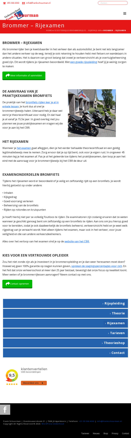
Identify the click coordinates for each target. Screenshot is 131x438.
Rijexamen (116, 323)
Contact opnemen (19, 283)
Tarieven (117, 333)
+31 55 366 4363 (86, 421)
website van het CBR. (77, 241)
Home (49, 30)
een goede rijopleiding (83, 62)
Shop (105, 433)
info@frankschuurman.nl (38, 2)
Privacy (115, 433)
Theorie (118, 313)
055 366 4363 (13, 2)
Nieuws (96, 433)
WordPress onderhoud (53, 424)
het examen (24, 148)
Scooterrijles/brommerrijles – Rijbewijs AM (77, 30)
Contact (118, 353)
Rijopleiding (114, 303)
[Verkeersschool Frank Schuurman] (5, 409)
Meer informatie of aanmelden (26, 75)
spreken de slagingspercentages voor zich (96, 266)
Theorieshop (114, 343)
